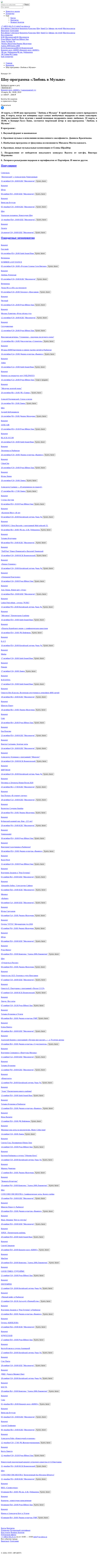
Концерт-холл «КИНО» (10, 90)
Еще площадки (7, 57)
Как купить (5, 1532)
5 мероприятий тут (28, 90)
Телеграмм (14, 31)
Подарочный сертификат (20, 1530)
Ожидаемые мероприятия (18, 237)
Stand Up (44, 28)
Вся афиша (5, 28)
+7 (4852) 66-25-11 (8, 26)
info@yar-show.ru (23, 26)
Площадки (10, 13)
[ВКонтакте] (2, 107)
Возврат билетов (17, 22)
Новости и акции (13, 11)
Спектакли (14, 28)
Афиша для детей (55, 28)
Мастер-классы (69, 28)
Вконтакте (5, 31)
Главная (9, 63)
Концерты (24, 28)
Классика (32, 28)
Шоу (38, 28)
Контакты (15, 20)
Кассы (13, 18)
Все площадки (7, 35)
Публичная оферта (8, 1535)
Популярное (9, 165)
